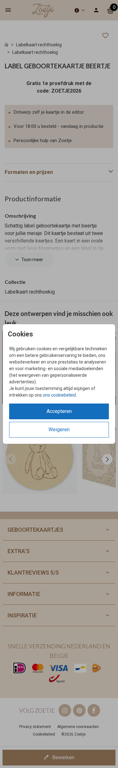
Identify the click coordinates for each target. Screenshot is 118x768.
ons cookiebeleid (59, 395)
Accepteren (59, 411)
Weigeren (59, 430)
